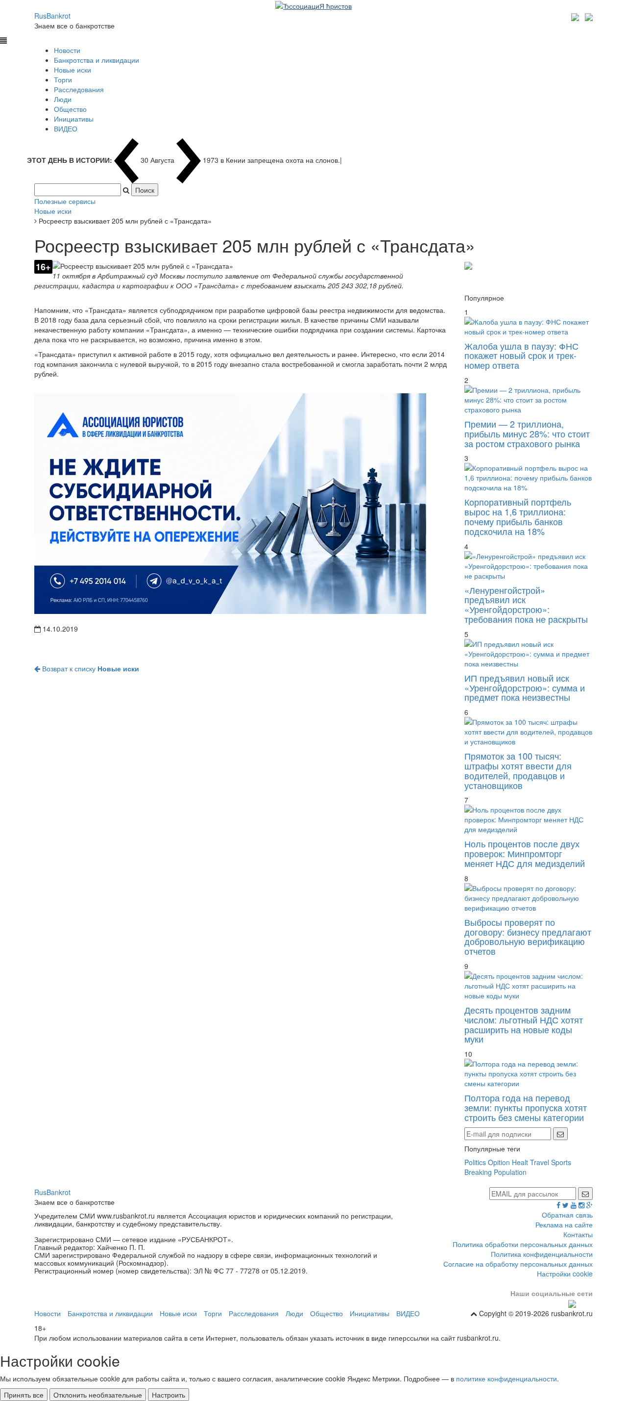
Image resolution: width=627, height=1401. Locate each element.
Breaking (478, 1172)
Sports (561, 1162)
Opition (499, 1162)
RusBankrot (52, 16)
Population (510, 1172)
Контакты (578, 1234)
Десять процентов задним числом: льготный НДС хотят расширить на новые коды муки (523, 1024)
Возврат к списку (89, 668)
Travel (539, 1162)
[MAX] (576, 16)
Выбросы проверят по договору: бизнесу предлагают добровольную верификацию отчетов (527, 936)
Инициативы (74, 119)
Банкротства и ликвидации (96, 60)
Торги (63, 79)
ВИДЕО (65, 128)
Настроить (168, 1395)
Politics (475, 1162)
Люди (63, 99)
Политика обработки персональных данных (523, 1244)
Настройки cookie (565, 1273)
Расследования (79, 89)
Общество (70, 109)
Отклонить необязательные (97, 1395)
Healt (520, 1162)
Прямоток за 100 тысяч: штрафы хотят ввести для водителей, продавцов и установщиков (518, 770)
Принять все (24, 1395)
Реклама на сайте (564, 1224)
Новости (67, 50)
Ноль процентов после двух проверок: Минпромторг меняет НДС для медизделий (524, 853)
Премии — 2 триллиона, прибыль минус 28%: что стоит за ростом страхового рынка (527, 433)
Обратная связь (567, 1215)
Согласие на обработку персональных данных (518, 1264)
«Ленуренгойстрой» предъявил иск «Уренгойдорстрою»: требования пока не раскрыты (526, 604)
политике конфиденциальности (506, 1378)
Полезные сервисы (65, 201)
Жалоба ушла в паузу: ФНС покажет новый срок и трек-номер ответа (521, 355)
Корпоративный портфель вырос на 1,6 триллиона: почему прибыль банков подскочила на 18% (517, 516)
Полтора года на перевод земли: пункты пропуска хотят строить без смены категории (525, 1107)
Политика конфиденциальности (542, 1254)
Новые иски (72, 70)
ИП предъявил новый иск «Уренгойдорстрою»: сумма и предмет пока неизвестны (524, 687)
